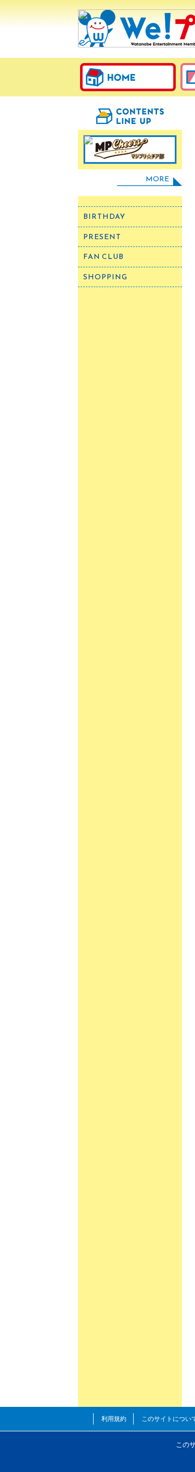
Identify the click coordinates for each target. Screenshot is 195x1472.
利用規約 (113, 1418)
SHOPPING (105, 276)
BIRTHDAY (104, 216)
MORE (157, 179)
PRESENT (102, 236)
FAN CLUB (103, 256)
